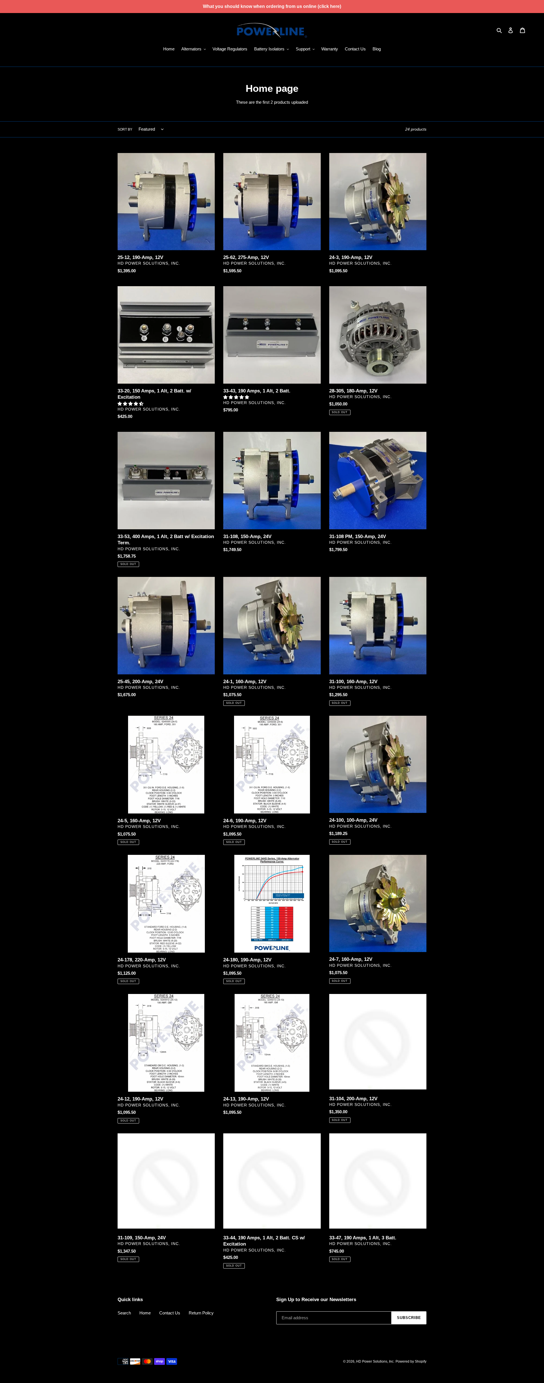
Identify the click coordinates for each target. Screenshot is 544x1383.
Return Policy (201, 1312)
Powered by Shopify (411, 1361)
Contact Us (169, 1312)
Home (145, 1312)
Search (124, 1312)
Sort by (125, 129)
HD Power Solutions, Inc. (375, 1361)
